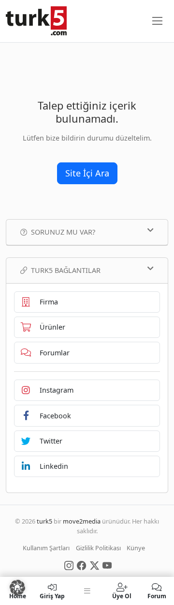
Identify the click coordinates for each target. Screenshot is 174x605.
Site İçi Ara (87, 173)
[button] (17, 587)
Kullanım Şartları (46, 547)
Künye (136, 547)
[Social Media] (68, 564)
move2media (82, 521)
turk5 (44, 521)
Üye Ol (121, 595)
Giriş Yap (52, 595)
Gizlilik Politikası (98, 547)
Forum (156, 595)
